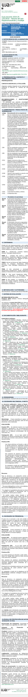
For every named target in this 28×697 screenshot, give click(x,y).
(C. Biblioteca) (18, 322)
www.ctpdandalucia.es (8, 684)
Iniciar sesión (24, 1)
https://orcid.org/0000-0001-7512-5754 (16, 74)
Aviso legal (19, 691)
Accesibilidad (14, 691)
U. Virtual (17, 1)
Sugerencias (24, 691)
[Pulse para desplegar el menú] (1, 8)
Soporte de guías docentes (21, 690)
